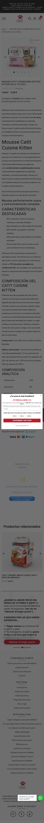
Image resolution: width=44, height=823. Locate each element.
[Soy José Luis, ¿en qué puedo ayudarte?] (40, 798)
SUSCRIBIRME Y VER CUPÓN (22, 420)
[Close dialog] (41, 395)
